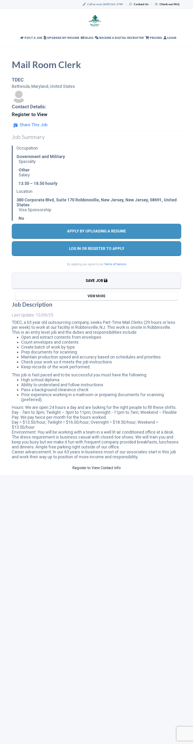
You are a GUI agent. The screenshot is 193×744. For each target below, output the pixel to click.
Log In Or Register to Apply (96, 248)
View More (96, 296)
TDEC (18, 80)
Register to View (29, 114)
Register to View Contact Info (96, 468)
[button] (30, 125)
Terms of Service (115, 264)
